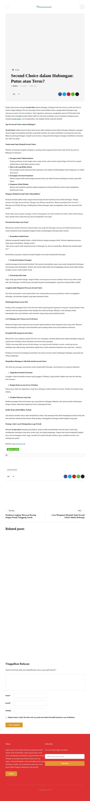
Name (8, 695)
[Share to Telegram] (77, 94)
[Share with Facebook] (60, 94)
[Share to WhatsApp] (73, 94)
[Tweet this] (64, 94)
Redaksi (15, 86)
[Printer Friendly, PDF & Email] (13, 449)
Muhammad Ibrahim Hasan (43, 585)
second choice (16, 119)
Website (8, 711)
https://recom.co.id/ (18, 444)
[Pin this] (68, 94)
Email (8, 703)
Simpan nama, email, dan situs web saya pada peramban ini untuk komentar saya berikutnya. (41, 717)
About (11, 774)
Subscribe (60, 649)
